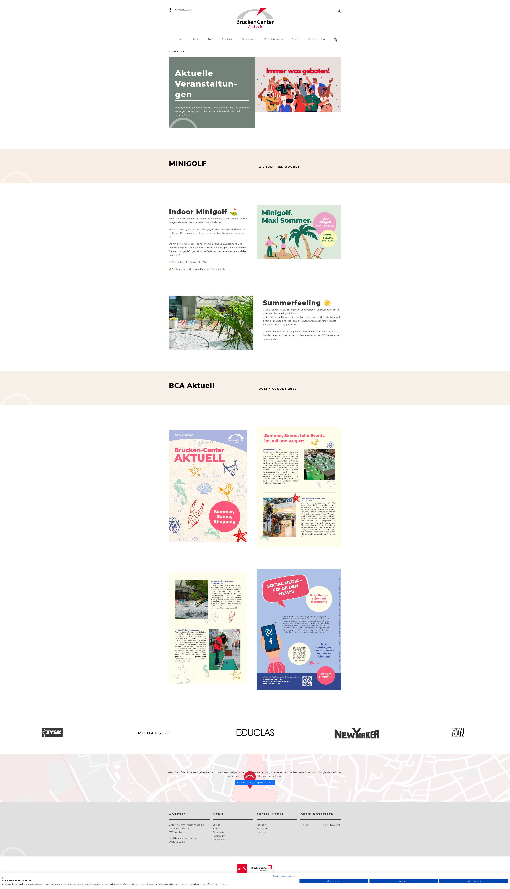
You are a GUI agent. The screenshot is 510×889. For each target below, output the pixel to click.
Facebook (262, 825)
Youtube (261, 832)
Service (216, 825)
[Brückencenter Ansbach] (255, 18)
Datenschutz (220, 839)
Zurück (178, 51)
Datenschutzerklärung (270, 776)
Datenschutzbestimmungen (284, 876)
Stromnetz (218, 832)
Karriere (217, 828)
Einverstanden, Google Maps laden (255, 782)
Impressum (219, 836)
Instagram (262, 828)
